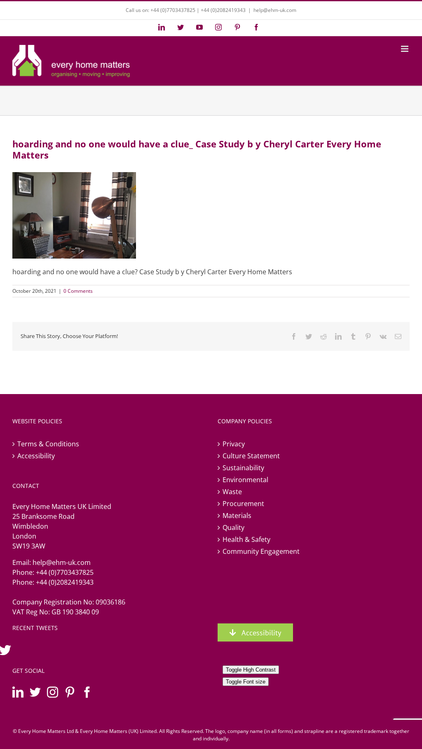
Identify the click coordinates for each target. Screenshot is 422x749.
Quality (233, 527)
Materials (237, 515)
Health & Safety (246, 539)
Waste (232, 491)
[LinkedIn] (17, 692)
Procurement (243, 503)
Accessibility (36, 455)
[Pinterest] (69, 692)
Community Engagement (261, 551)
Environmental (245, 479)
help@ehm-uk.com (274, 10)
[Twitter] (35, 692)
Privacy (234, 443)
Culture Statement (251, 455)
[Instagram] (52, 692)
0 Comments (78, 290)
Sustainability (243, 467)
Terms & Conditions (48, 443)
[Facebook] (87, 692)
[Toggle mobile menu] (405, 48)
